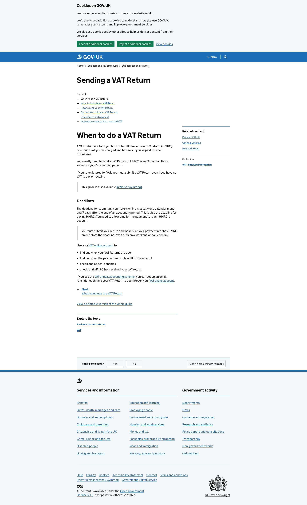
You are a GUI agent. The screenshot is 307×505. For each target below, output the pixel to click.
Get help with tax (191, 142)
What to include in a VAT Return (98, 103)
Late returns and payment (95, 116)
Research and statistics (197, 424)
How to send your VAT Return (97, 107)
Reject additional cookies (135, 44)
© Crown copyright (217, 495)
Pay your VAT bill (191, 137)
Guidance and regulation (198, 417)
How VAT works (190, 148)
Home (80, 65)
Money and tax (139, 431)
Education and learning (145, 403)
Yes (118, 363)
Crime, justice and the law (93, 439)
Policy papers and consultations (203, 431)
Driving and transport (91, 453)
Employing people (141, 410)
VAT (79, 330)
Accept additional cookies (96, 44)
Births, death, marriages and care (98, 410)
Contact (151, 475)
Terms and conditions (174, 475)
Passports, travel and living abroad (152, 439)
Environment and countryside (149, 417)
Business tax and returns (135, 65)
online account (101, 245)
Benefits (82, 403)
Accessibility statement (127, 475)
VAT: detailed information (197, 164)
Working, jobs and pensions (147, 453)
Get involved (190, 453)
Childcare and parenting (92, 424)
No (137, 363)
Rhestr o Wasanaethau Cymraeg (98, 480)
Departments (191, 403)
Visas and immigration (144, 446)
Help (80, 475)
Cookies (104, 475)
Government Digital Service (139, 480)
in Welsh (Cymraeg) (129, 187)
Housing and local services (147, 424)
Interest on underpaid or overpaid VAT (101, 121)
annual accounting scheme (114, 276)
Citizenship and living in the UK (97, 431)
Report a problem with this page (206, 363)
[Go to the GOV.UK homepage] (90, 57)
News (186, 410)
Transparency (191, 439)
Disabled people (87, 446)
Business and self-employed (103, 65)
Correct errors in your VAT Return (99, 112)
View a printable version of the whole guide (104, 304)
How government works (197, 446)
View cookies (164, 43)
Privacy (91, 475)
